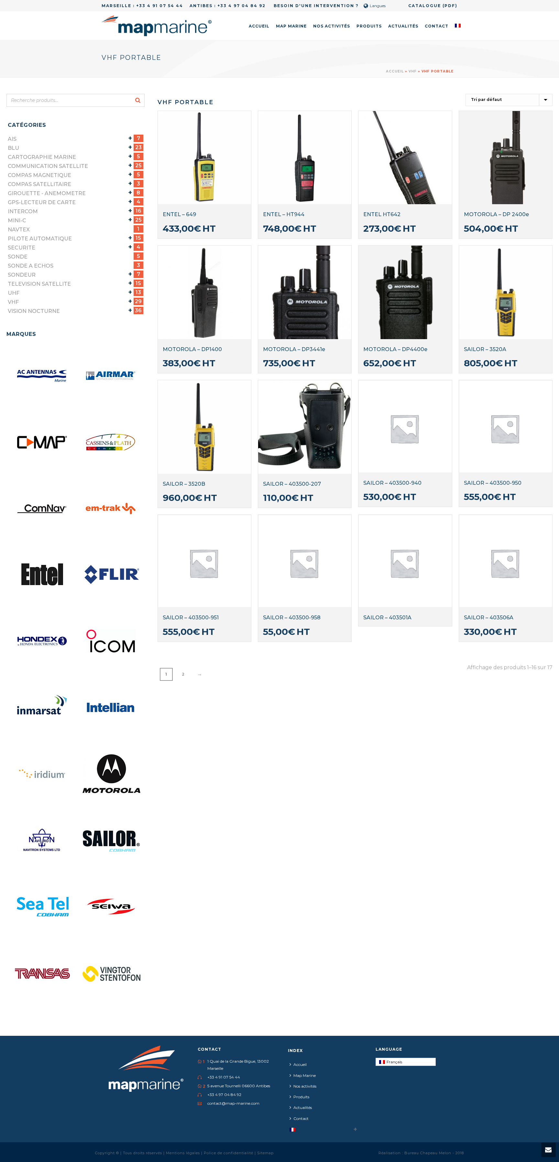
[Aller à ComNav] (42, 509)
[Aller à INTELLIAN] (111, 708)
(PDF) (450, 5)
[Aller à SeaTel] (42, 907)
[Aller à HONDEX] (42, 641)
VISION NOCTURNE (34, 311)
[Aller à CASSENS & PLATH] (111, 442)
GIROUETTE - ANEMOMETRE (47, 193)
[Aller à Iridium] (42, 774)
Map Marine (291, 26)
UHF (13, 293)
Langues (378, 5)
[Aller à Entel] (42, 575)
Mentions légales (183, 1153)
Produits (369, 26)
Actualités (403, 26)
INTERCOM (23, 211)
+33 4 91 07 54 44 (159, 5)
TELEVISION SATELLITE (39, 284)
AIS (12, 139)
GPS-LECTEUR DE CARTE (42, 202)
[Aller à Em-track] (111, 509)
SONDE (17, 257)
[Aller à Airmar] (111, 376)
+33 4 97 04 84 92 (241, 5)
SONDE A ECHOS (30, 266)
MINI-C (17, 220)
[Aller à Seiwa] (111, 907)
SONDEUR (22, 275)
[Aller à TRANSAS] (42, 973)
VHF (413, 71)
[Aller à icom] (111, 641)
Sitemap (265, 1153)
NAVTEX (19, 230)
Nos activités (331, 26)
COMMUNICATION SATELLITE (48, 166)
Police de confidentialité (229, 1153)
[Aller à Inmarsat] (42, 708)
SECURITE (21, 248)
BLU (13, 148)
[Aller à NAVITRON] (42, 840)
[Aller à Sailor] (111, 840)
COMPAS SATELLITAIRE (39, 184)
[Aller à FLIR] (111, 575)
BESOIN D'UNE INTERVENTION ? (315, 5)
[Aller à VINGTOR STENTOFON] (111, 973)
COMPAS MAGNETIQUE (39, 175)
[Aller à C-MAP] (42, 442)
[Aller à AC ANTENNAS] (42, 376)
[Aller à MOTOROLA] (111, 774)
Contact (436, 26)
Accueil (259, 26)
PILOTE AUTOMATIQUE (40, 239)
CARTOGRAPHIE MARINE (42, 157)
